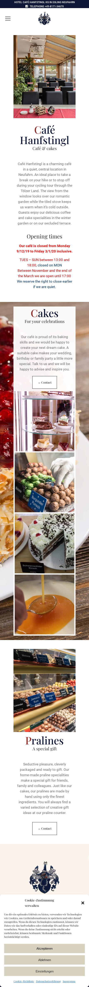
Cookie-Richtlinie (24, 981)
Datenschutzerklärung (48, 981)
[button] (83, 903)
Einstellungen (45, 971)
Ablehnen (44, 960)
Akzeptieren (44, 948)
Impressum (69, 981)
